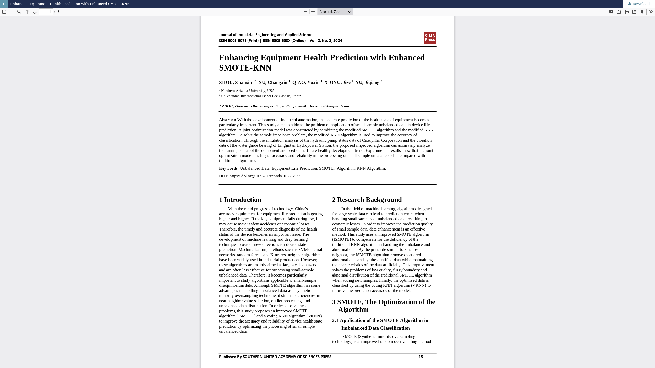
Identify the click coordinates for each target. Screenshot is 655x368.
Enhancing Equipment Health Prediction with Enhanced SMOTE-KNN (70, 3)
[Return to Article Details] (4, 4)
